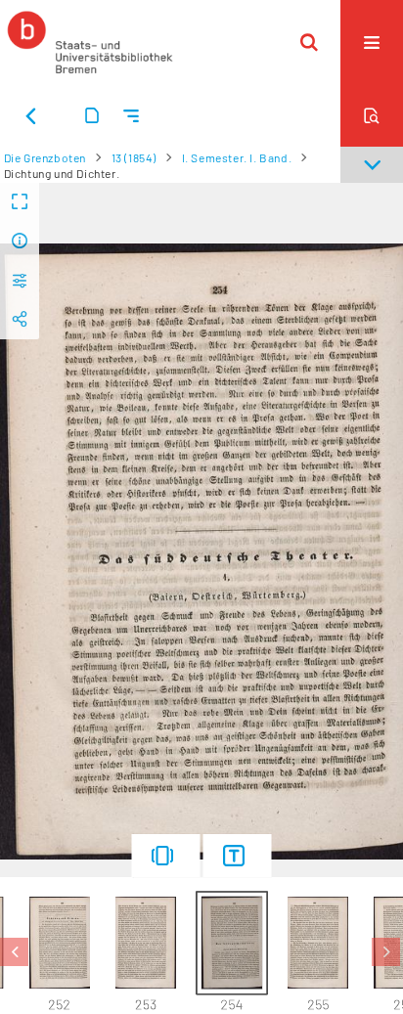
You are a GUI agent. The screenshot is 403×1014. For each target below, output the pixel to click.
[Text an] (237, 855)
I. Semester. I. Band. (237, 157)
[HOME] (90, 42)
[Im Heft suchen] (371, 115)
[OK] (309, 42)
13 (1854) (134, 157)
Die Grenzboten (45, 157)
